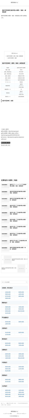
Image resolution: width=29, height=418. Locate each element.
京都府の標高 (7, 355)
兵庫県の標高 (21, 353)
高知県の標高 (21, 381)
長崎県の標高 (7, 394)
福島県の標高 (21, 296)
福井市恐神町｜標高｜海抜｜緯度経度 (15, 56)
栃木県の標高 (7, 308)
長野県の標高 (21, 321)
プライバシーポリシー (21, 413)
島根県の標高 (7, 368)
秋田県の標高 (21, 292)
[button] (26, 282)
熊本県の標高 (7, 396)
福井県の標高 (21, 332)
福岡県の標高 (7, 390)
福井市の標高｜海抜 (6, 145)
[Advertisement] (14, 35)
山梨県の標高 (7, 323)
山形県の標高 (21, 294)
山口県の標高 (21, 368)
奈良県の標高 (21, 355)
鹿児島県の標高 (21, 394)
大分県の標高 (21, 390)
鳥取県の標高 (7, 366)
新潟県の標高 (7, 321)
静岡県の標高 (7, 345)
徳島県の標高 (7, 379)
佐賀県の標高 (7, 392)
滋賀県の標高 (7, 353)
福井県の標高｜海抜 (6, 142)
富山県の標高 (7, 332)
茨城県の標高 (7, 306)
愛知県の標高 (21, 343)
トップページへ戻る (7, 413)
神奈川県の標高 (21, 310)
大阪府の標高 (7, 357)
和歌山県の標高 (21, 357)
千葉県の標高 (21, 306)
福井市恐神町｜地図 (12, 58)
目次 (13, 53)
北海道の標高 (7, 292)
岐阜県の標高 (7, 343)
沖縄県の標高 (21, 396)
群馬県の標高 (7, 310)
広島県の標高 (21, 366)
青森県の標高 (7, 294)
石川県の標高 (7, 334)
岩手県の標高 (7, 296)
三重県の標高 (21, 345)
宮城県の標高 (7, 298)
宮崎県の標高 (21, 392)
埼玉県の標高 (7, 313)
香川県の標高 (7, 381)
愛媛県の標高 (21, 379)
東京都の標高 (21, 308)
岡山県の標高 (7, 370)
